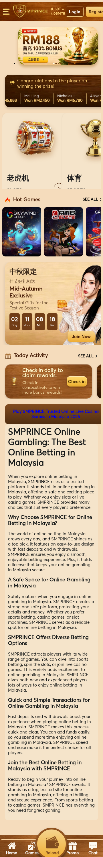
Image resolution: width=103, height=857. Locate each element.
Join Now (81, 336)
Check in (77, 381)
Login (74, 11)
